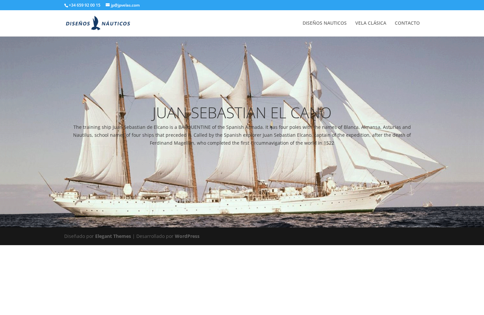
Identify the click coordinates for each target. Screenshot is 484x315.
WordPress (187, 236)
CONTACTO (407, 23)
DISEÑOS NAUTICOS (325, 23)
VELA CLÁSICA (370, 23)
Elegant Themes (113, 236)
